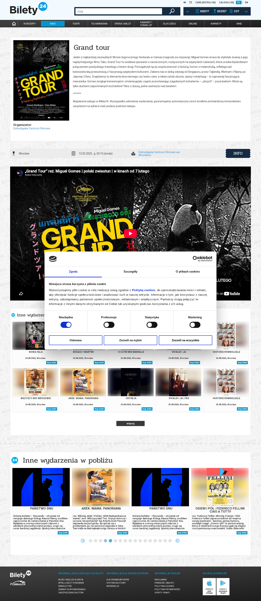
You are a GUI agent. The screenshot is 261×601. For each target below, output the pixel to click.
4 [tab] (106, 541)
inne (239, 23)
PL (238, 2)
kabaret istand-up (146, 24)
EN (246, 2)
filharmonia (100, 23)
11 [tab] (140, 541)
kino (53, 23)
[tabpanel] (41, 502)
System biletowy (116, 583)
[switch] (109, 325)
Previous (83, 541)
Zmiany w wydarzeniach (72, 589)
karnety (216, 23)
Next (177, 541)
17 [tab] (170, 541)
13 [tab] (150, 541)
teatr (76, 23)
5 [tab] (111, 541)
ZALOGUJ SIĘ (226, 2)
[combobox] (118, 11)
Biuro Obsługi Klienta (70, 579)
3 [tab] (101, 541)
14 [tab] (155, 541)
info (238, 153)
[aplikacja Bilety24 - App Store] (209, 594)
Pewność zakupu (164, 583)
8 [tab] (125, 541)
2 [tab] (96, 541)
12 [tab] (145, 541)
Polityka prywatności (167, 589)
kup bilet (51, 362)
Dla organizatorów (117, 579)
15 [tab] (160, 541)
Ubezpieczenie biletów (70, 592)
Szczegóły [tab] (131, 271)
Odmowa (76, 340)
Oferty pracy (162, 592)
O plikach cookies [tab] (188, 271)
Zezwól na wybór (130, 340)
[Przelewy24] (17, 586)
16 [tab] (165, 541)
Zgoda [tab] (73, 271)
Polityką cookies (143, 290)
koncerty (30, 23)
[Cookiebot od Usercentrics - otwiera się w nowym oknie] (195, 259)
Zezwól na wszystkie (185, 340)
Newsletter (65, 586)
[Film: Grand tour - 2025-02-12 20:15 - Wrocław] (41, 80)
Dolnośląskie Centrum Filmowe (31, 128)
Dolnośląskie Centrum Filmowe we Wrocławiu (159, 153)
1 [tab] (91, 541)
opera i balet (122, 23)
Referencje (112, 586)
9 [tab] (130, 541)
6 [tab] (116, 541)
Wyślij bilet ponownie (71, 583)
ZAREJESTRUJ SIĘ (205, 2)
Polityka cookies (164, 586)
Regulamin (161, 579)
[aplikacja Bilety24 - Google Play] (223, 594)
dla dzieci (169, 23)
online (193, 23)
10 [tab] (135, 541)
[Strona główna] (28, 14)
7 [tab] (120, 541)
